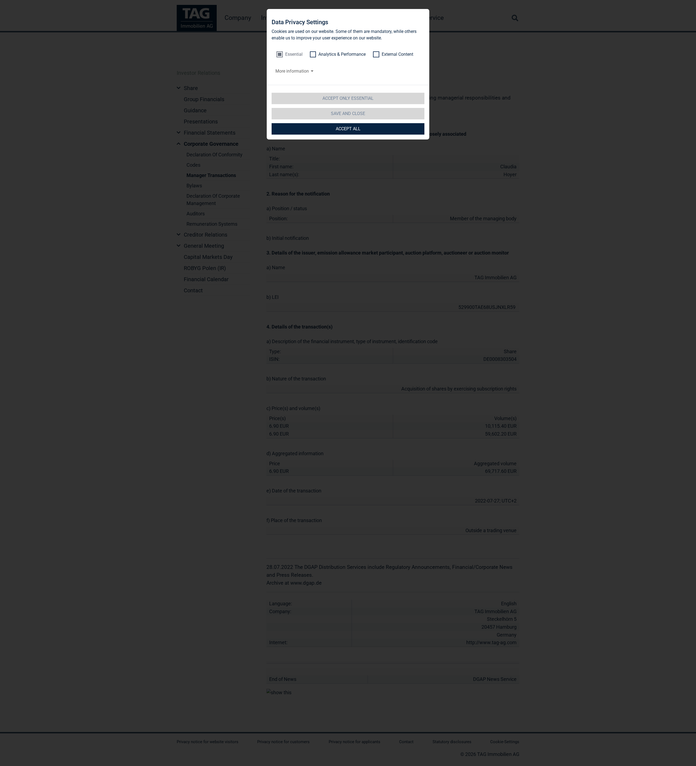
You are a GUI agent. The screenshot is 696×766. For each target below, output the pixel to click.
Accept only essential (348, 98)
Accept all (348, 128)
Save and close (348, 113)
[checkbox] (289, 54)
